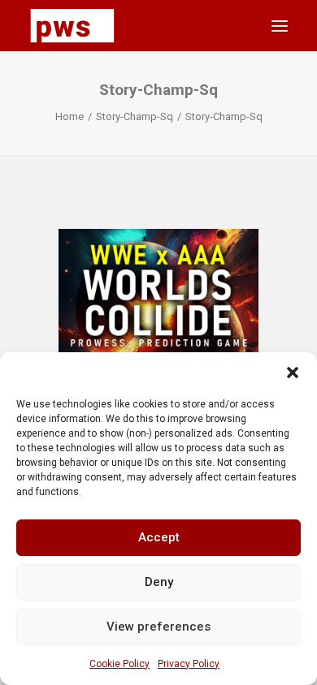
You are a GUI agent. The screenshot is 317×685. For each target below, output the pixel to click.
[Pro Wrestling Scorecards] (72, 25)
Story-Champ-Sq (134, 116)
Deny (159, 582)
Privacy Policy (188, 664)
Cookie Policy (119, 664)
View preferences (158, 626)
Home (69, 116)
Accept (159, 537)
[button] (292, 372)
